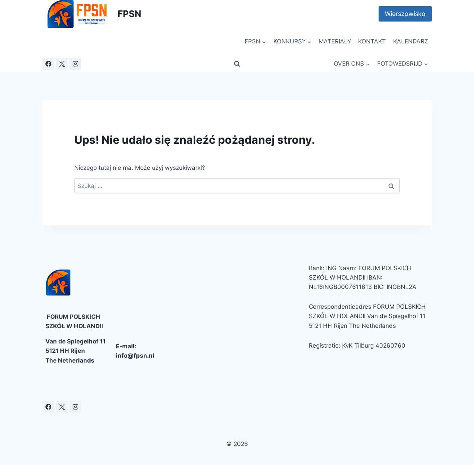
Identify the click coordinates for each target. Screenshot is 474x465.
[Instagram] (75, 64)
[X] (62, 64)
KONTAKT (372, 41)
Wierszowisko (405, 13)
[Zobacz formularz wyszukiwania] (237, 64)
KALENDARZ (410, 41)
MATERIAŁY (335, 41)
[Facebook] (48, 64)
